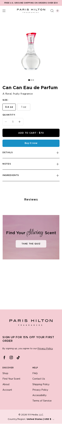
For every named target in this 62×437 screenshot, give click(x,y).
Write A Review (32, 260)
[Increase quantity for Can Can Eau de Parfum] (21, 127)
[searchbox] (22, 276)
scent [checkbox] (24, 299)
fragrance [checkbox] (12, 299)
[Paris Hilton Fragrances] (31, 11)
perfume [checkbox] (36, 299)
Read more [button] (34, 424)
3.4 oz (9, 113)
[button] (3, 10)
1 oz (23, 113)
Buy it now (31, 149)
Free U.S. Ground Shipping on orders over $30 (31, 3)
